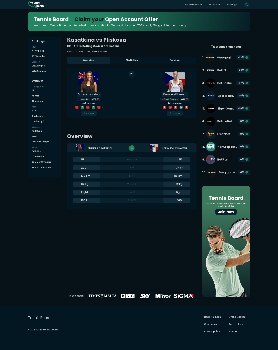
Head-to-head (212, 317)
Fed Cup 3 (37, 131)
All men (36, 95)
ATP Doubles (38, 56)
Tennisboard (72, 51)
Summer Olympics (41, 162)
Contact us (210, 324)
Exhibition (37, 151)
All (33, 90)
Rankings (232, 4)
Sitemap (233, 331)
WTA (34, 136)
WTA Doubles (39, 71)
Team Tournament (42, 167)
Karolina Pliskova (174, 94)
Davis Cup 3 (38, 121)
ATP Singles (38, 50)
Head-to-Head (193, 4)
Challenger (38, 116)
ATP (34, 110)
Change (90, 113)
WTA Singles (38, 65)
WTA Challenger (40, 141)
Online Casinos (237, 317)
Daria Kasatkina (89, 94)
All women (37, 101)
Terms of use (236, 324)
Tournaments (214, 4)
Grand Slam (38, 156)
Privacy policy (212, 331)
